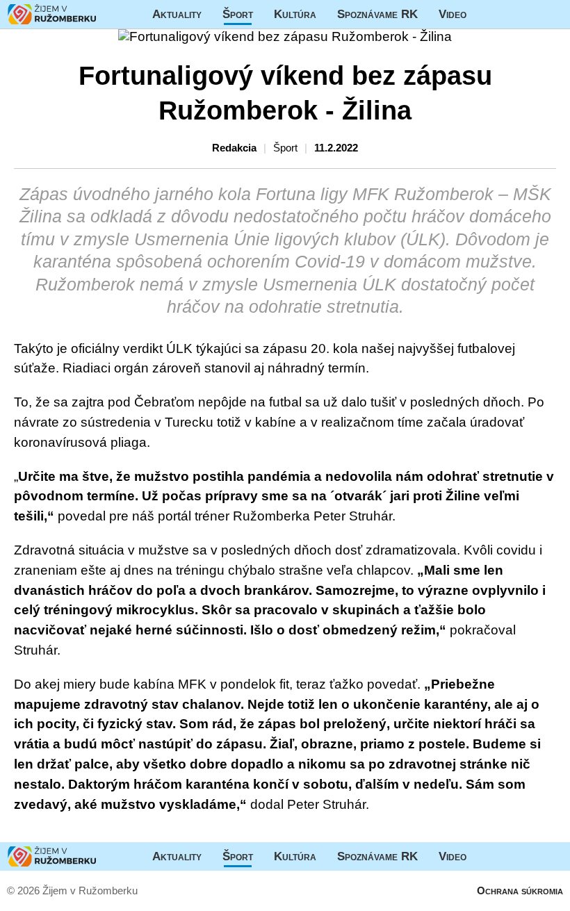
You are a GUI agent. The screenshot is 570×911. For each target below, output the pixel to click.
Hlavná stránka (52, 14)
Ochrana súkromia (520, 890)
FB (487, 14)
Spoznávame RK (377, 14)
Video (452, 14)
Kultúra (295, 14)
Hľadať (552, 14)
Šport (237, 14)
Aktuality (177, 14)
